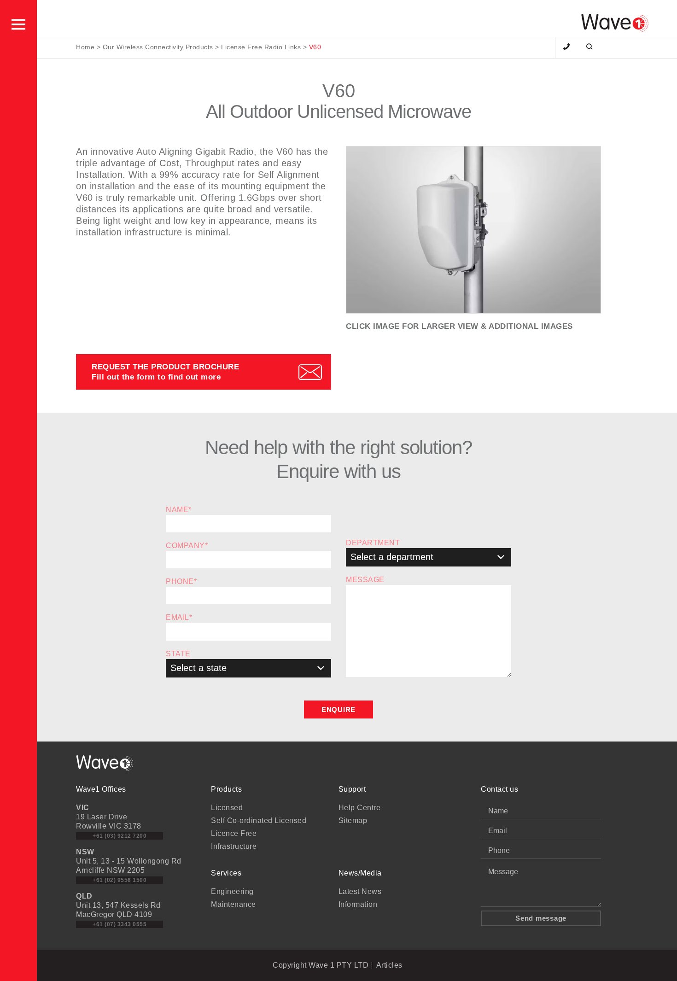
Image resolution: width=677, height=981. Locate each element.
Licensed (227, 808)
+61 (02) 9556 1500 (119, 880)
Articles (389, 965)
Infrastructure (234, 846)
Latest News (360, 891)
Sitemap (353, 820)
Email (179, 617)
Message (365, 580)
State (178, 654)
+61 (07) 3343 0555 (119, 924)
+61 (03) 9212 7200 (119, 836)
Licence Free (234, 833)
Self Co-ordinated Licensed (258, 820)
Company (187, 545)
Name (179, 510)
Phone (181, 581)
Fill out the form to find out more (165, 371)
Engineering (232, 891)
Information (358, 904)
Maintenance (233, 904)
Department (373, 543)
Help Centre (359, 808)
